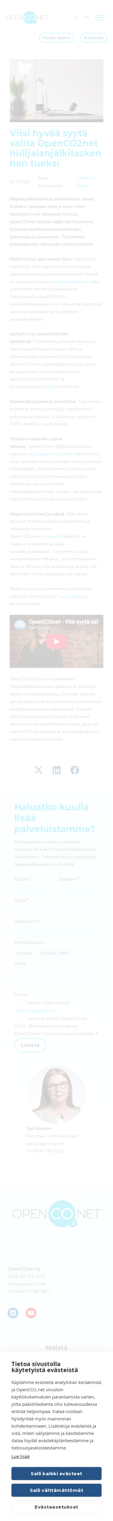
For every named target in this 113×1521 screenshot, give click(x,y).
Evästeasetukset (56, 1507)
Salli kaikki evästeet (56, 1473)
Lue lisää (20, 1456)
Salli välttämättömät (56, 1490)
